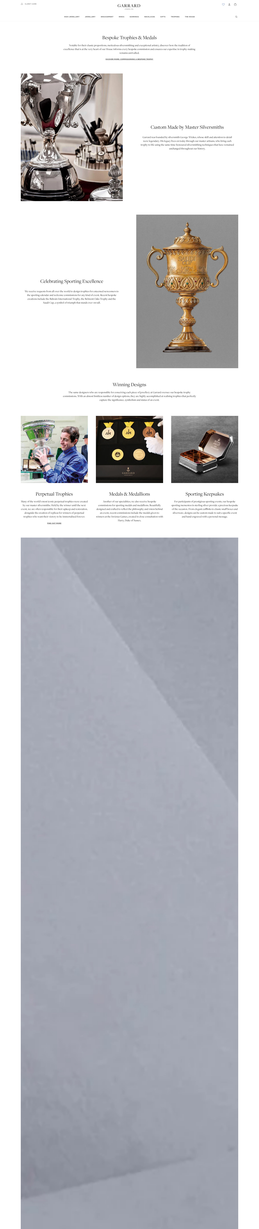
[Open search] (236, 17)
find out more (54, 523)
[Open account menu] (229, 4)
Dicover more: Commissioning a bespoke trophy (129, 59)
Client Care (31, 4)
